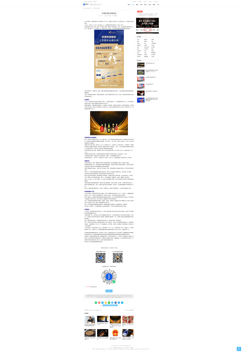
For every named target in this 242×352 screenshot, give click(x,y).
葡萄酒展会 (153, 52)
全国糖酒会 (139, 54)
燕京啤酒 (153, 54)
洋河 (145, 50)
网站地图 (131, 347)
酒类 (154, 4)
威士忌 (138, 43)
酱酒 (138, 47)
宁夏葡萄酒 (153, 43)
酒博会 (152, 39)
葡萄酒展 (146, 56)
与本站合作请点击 (93, 286)
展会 (137, 4)
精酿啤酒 (139, 45)
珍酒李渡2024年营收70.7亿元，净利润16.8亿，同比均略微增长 (115, 326)
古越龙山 (139, 56)
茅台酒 (152, 45)
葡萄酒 (145, 39)
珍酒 (116, 305)
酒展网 (85, 4)
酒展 (138, 41)
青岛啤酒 (139, 50)
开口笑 (104, 305)
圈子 (145, 4)
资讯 (133, 4)
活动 (141, 4)
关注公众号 (156, 1)
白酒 (138, 39)
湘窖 (112, 305)
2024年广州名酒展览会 (129, 310)
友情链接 (126, 345)
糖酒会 (145, 41)
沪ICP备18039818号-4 (125, 347)
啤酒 (152, 41)
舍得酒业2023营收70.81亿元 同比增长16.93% (93, 310)
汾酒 (145, 52)
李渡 (109, 305)
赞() (110, 290)
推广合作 (145, 1)
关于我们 (134, 1)
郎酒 (138, 52)
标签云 (150, 1)
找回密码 (95, 1)
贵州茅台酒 (146, 47)
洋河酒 (152, 56)
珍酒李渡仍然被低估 (109, 13)
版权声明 (123, 345)
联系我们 (140, 1)
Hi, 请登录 (85, 1)
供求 (150, 4)
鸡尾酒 (145, 54)
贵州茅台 (153, 47)
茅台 (145, 43)
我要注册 (90, 1)
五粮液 (145, 45)
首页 (129, 4)
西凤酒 (152, 50)
